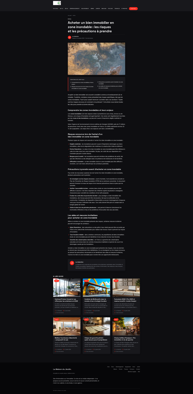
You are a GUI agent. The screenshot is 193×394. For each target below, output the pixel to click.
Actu (61, 8)
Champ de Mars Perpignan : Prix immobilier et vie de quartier (125, 339)
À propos (124, 8)
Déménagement (75, 8)
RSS (139, 371)
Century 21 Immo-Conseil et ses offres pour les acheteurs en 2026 (66, 300)
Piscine (110, 8)
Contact (133, 8)
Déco (66, 8)
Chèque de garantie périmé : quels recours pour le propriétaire (96, 339)
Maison (104, 8)
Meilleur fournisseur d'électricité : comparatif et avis (66, 339)
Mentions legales (132, 371)
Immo (92, 8)
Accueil (55, 8)
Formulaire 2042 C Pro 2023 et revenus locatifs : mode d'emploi (125, 300)
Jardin (98, 8)
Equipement (85, 8)
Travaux (117, 8)
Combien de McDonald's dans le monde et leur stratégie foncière (96, 300)
